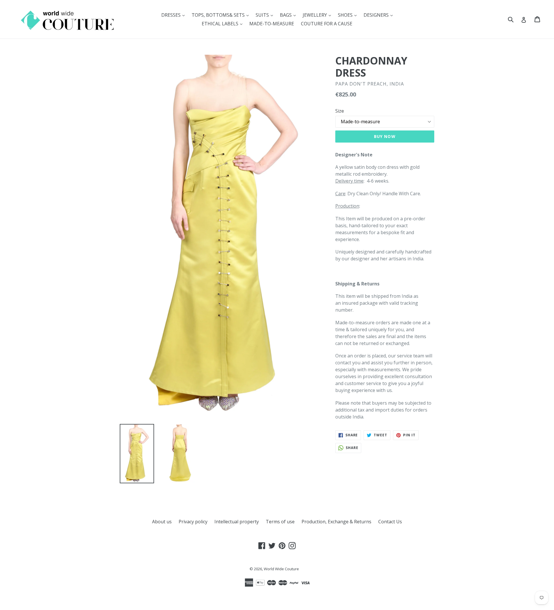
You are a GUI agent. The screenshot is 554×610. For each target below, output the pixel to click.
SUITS (266, 15)
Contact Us (390, 521)
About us (162, 521)
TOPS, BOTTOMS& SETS (222, 15)
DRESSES (174, 15)
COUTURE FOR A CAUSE (326, 23)
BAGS (289, 15)
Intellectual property (236, 521)
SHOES (349, 15)
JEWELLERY (318, 15)
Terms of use (280, 521)
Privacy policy (193, 521)
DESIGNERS (380, 15)
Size (339, 111)
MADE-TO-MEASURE (271, 23)
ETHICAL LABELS (223, 23)
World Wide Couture (281, 568)
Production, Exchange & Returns (336, 521)
